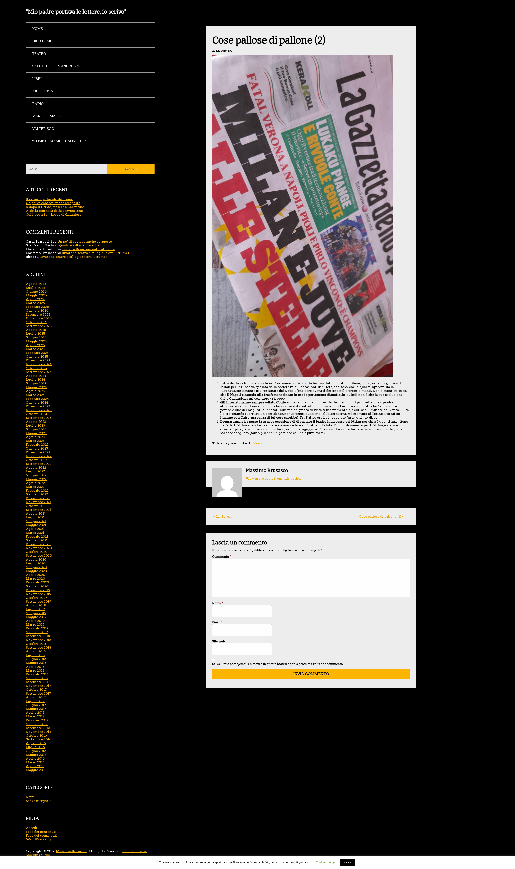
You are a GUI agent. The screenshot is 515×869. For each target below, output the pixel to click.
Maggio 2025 (36, 341)
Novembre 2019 (38, 594)
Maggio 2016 (36, 755)
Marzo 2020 (35, 578)
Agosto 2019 (36, 605)
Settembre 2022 (39, 464)
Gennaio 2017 (37, 724)
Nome (217, 603)
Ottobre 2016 (36, 735)
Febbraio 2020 (37, 582)
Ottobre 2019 (36, 598)
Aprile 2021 (35, 529)
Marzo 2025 (35, 349)
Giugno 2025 (36, 337)
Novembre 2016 (38, 732)
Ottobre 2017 (36, 689)
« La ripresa (222, 516)
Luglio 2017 (35, 701)
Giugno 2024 (36, 383)
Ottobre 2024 (36, 368)
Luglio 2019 (35, 609)
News (257, 443)
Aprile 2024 (35, 391)
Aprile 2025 (35, 345)
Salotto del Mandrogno (56, 66)
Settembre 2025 (39, 326)
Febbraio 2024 (37, 399)
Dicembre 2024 (38, 360)
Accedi (31, 828)
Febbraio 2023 (37, 444)
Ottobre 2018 (36, 644)
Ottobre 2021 (36, 506)
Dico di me (42, 41)
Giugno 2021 (36, 521)
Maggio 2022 (36, 479)
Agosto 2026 (36, 284)
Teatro (39, 54)
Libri (37, 79)
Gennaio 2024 (37, 402)
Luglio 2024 (35, 379)
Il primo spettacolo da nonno (49, 199)
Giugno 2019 (36, 613)
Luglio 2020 (35, 563)
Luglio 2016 (35, 747)
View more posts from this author (274, 478)
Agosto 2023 (36, 422)
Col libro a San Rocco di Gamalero (53, 214)
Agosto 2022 (36, 467)
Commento (221, 557)
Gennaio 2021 (37, 540)
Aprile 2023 (35, 437)
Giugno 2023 (36, 429)
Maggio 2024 (36, 387)
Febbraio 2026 (37, 307)
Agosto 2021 (36, 513)
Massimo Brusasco (71, 851)
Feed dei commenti (41, 835)
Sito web (218, 641)
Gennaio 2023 (37, 448)
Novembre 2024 (39, 364)
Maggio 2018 (36, 663)
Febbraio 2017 (37, 720)
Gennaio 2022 (37, 494)
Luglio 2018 (35, 655)
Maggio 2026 (36, 295)
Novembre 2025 (39, 318)
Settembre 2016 (38, 739)
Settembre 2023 (39, 418)
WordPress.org (38, 839)
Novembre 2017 (38, 686)
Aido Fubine (43, 91)
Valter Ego (43, 129)
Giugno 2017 (36, 705)
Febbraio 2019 (37, 628)
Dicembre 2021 (38, 498)
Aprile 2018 (35, 667)
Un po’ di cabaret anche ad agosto (53, 203)
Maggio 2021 (36, 525)
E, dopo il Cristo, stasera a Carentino (55, 207)
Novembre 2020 (39, 548)
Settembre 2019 (38, 601)
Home (37, 29)
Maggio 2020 (36, 571)
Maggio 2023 (36, 433)
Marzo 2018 (35, 670)
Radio (38, 104)
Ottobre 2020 (36, 552)
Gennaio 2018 (37, 678)
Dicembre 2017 (38, 682)
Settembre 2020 (39, 556)
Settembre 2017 (38, 693)
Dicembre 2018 (38, 636)
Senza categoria (39, 801)
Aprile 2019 (35, 621)
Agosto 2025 (36, 330)
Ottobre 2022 (36, 460)
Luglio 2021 (35, 517)
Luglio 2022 (35, 471)
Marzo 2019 (35, 624)
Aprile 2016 (35, 758)
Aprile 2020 (35, 575)
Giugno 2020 (36, 567)
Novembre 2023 (39, 410)
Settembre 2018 (38, 647)
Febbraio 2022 (37, 490)
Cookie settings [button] (325, 862)
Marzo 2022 (35, 487)
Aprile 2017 (35, 712)
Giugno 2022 (36, 475)
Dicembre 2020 (38, 544)
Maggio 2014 (36, 770)
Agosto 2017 (36, 697)
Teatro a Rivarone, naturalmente (88, 249)
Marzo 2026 (35, 303)
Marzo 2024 (35, 395)
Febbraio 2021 (37, 536)
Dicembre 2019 (38, 590)
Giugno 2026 (36, 291)
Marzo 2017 (35, 716)
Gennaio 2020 (37, 586)
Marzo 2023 (35, 441)
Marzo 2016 (35, 762)
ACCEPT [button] (348, 862)
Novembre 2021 (38, 502)
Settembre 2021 (38, 510)
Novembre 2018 (38, 640)
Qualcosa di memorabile (79, 245)
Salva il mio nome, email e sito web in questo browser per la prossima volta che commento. (277, 664)
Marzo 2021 (35, 533)
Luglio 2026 (35, 288)
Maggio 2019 (36, 617)
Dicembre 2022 (38, 452)
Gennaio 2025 (37, 356)
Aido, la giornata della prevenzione (54, 211)
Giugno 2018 (36, 659)
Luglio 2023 (35, 425)
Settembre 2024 (39, 372)
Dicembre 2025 (38, 314)
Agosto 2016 (36, 743)
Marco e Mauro (47, 116)
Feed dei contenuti (41, 832)
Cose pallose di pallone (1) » (381, 516)
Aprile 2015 (35, 766)
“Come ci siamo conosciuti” (59, 141)
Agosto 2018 (36, 651)
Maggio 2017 (36, 709)
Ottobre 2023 (36, 414)
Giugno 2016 (36, 751)
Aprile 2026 (35, 299)
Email (217, 622)
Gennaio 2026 (37, 311)
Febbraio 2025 (37, 353)
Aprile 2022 (35, 483)
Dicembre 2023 (38, 406)
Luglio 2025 (35, 333)
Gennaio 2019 (37, 632)
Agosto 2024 (36, 376)
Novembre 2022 (39, 456)
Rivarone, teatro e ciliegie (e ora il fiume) (95, 253)
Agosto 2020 (36, 559)
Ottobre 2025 (36, 322)
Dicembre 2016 (38, 728)
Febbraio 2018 (37, 674)
